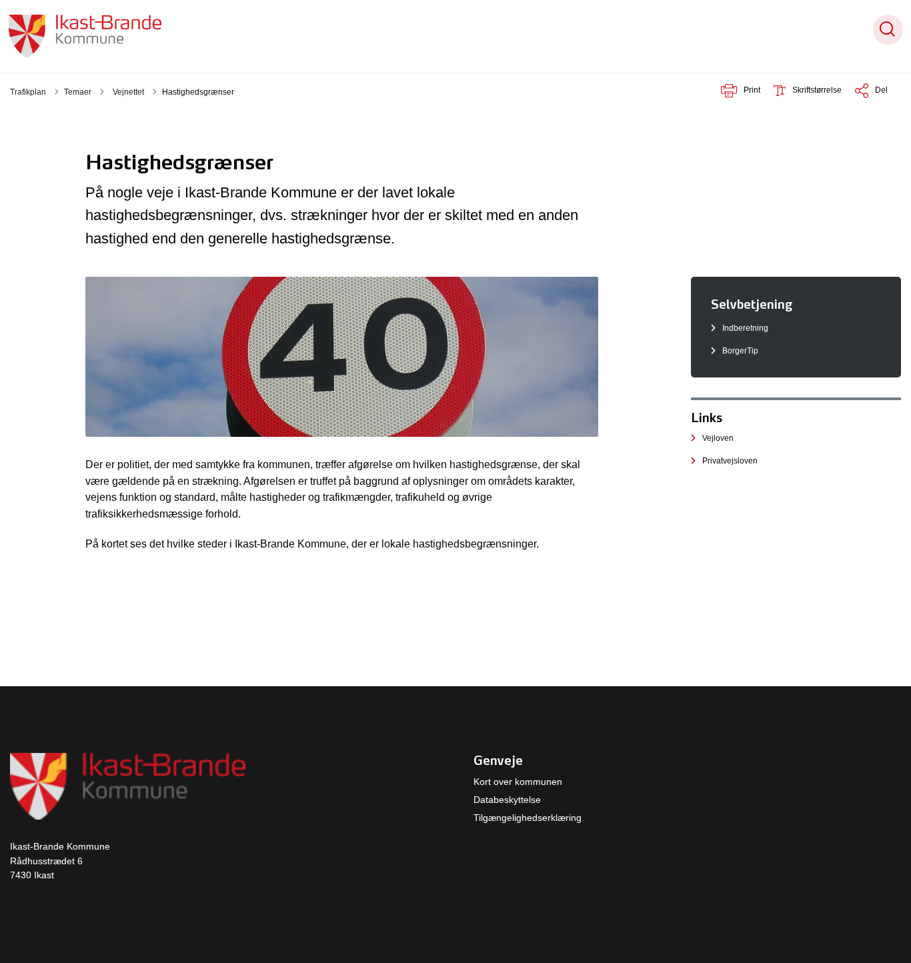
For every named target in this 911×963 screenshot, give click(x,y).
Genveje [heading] (498, 760)
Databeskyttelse (507, 799)
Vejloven (718, 438)
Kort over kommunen (518, 781)
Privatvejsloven (730, 460)
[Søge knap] (888, 30)
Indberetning (745, 328)
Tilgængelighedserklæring (528, 817)
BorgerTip (740, 350)
